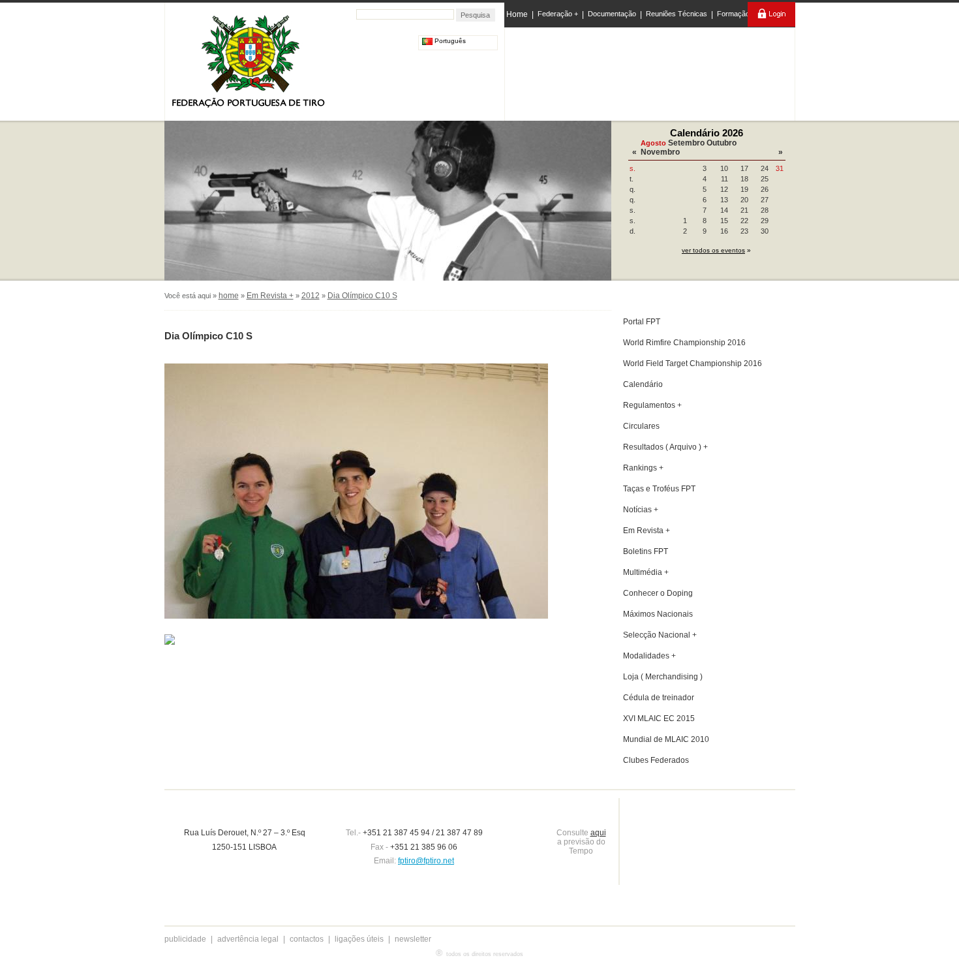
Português (449, 40)
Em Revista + (270, 295)
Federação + (558, 14)
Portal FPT (641, 321)
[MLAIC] (650, 71)
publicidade (185, 939)
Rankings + (643, 467)
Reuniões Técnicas (676, 14)
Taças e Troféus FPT (659, 488)
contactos (307, 939)
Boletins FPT (645, 551)
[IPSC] (598, 71)
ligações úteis (359, 939)
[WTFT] (703, 75)
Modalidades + (649, 655)
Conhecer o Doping (658, 593)
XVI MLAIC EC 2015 (659, 718)
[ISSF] (547, 71)
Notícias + (640, 509)
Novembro (660, 152)
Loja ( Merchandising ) (663, 676)
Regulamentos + (652, 405)
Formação (733, 14)
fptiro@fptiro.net (426, 860)
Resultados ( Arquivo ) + (665, 447)
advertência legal (248, 939)
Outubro (722, 142)
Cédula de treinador (658, 697)
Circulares (641, 426)
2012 (310, 295)
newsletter (413, 939)
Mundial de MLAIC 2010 (666, 739)
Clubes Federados (656, 760)
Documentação (612, 14)
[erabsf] (758, 71)
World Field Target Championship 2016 (692, 363)
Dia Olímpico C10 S (362, 295)
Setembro (686, 142)
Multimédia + (646, 572)
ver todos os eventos (713, 250)
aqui (598, 832)
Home (517, 14)
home (229, 295)
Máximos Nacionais (658, 614)
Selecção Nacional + (660, 635)
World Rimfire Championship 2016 (684, 342)
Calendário (643, 384)
